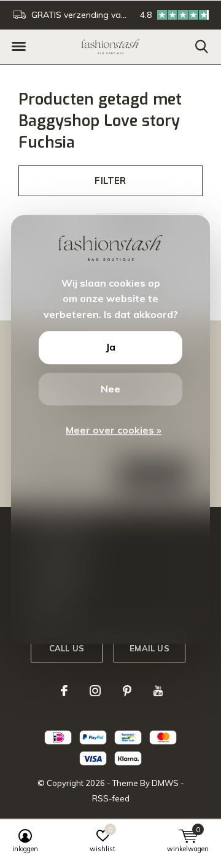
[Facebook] (64, 690)
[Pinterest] (127, 690)
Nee (110, 389)
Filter (110, 180)
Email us (149, 648)
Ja (110, 347)
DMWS (165, 783)
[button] (18, 47)
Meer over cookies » (113, 430)
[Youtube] (158, 690)
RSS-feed (111, 798)
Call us (66, 648)
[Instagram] (95, 690)
